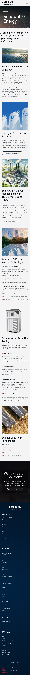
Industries (5, 11)
